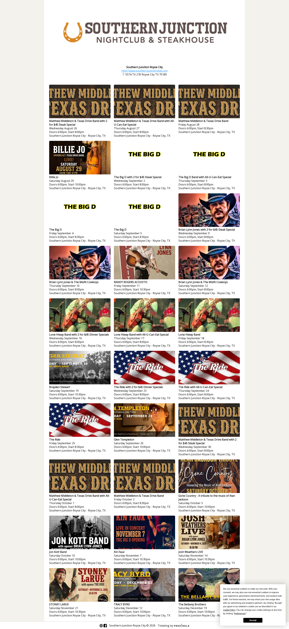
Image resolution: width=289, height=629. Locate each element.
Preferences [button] (240, 613)
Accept (252, 620)
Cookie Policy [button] (229, 610)
